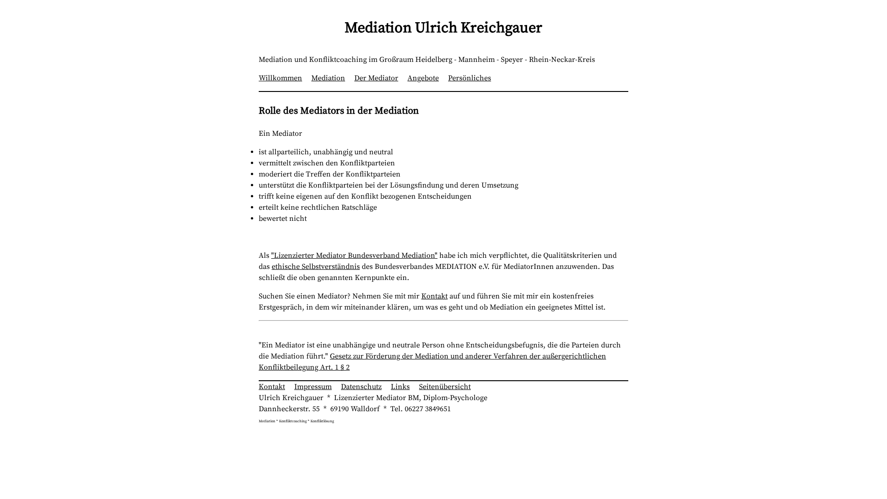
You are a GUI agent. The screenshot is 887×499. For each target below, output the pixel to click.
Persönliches (469, 78)
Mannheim (476, 59)
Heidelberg (433, 59)
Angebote (423, 78)
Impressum (313, 386)
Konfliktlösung (322, 421)
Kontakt (434, 296)
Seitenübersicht (445, 386)
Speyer (512, 59)
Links (400, 386)
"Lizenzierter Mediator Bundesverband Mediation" (354, 255)
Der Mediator (376, 78)
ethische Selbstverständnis (316, 266)
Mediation (328, 78)
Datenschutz (361, 386)
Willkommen (280, 78)
